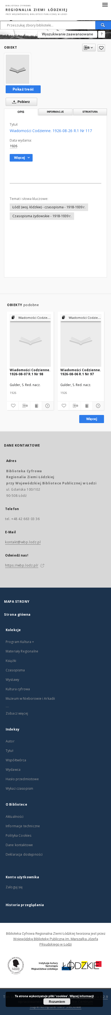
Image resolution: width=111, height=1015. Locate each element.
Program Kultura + (20, 641)
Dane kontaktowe (19, 845)
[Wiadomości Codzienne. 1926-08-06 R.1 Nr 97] (81, 340)
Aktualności (15, 816)
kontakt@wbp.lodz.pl (23, 542)
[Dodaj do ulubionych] (101, 48)
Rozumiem (57, 1001)
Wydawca (13, 769)
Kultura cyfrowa (18, 689)
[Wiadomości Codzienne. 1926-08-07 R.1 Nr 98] (30, 340)
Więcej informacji (82, 996)
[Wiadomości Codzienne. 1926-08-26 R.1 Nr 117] (17, 69)
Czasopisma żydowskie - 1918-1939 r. (41, 216)
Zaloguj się (14, 887)
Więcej (91, 419)
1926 (13, 146)
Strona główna (17, 614)
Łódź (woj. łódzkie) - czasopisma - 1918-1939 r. (48, 207)
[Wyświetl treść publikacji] (36, 405)
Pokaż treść (23, 89)
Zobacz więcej (17, 713)
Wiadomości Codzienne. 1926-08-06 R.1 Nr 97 (80, 372)
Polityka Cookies (18, 835)
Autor (10, 741)
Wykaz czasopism (19, 788)
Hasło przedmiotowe (22, 779)
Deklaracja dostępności (24, 854)
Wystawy (12, 679)
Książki (11, 660)
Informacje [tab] (55, 111)
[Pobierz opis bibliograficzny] (24, 405)
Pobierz (23, 102)
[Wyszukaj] (103, 25)
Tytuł (9, 750)
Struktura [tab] (90, 111)
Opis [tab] (21, 112)
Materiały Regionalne (22, 651)
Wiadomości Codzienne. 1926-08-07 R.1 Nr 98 (30, 372)
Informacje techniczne (23, 826)
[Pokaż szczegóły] (47, 405)
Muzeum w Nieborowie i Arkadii (30, 698)
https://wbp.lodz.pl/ (21, 565)
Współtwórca (16, 760)
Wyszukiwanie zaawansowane (67, 34)
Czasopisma (15, 670)
